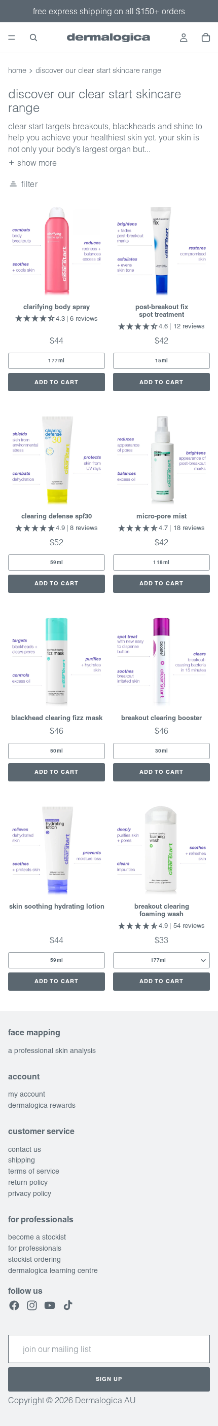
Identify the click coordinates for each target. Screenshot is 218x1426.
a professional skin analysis (52, 1050)
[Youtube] (50, 1305)
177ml (56, 360)
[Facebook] (14, 1305)
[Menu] (11, 37)
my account (26, 1095)
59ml (56, 562)
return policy (28, 1182)
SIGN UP (109, 1379)
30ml (161, 750)
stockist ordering (34, 1259)
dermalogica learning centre (53, 1270)
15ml (161, 360)
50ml (56, 750)
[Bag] (206, 37)
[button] (23, 184)
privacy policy (29, 1193)
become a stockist (37, 1237)
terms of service (33, 1171)
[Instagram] (32, 1305)
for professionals (34, 1248)
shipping (21, 1160)
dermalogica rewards (42, 1105)
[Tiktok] (68, 1305)
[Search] (33, 37)
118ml (161, 562)
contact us (24, 1149)
